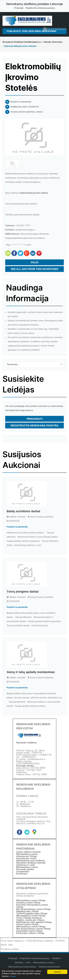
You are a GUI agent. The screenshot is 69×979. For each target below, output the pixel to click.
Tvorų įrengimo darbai (23, 591)
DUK (28, 962)
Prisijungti (18, 8)
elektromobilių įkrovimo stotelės (33, 193)
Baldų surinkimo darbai (23, 511)
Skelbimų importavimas (49, 967)
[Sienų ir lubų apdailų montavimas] (34, 654)
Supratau (57, 971)
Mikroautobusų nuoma (43, 962)
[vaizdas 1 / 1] (34, 137)
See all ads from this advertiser (34, 269)
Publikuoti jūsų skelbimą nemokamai (31, 31)
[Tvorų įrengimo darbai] (34, 574)
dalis (34, 262)
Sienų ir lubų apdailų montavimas (31, 672)
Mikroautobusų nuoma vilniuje (22, 967)
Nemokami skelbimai (26, 742)
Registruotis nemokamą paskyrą (40, 8)
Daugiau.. (13, 976)
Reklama (19, 962)
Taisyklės (56, 958)
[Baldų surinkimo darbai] (34, 493)
